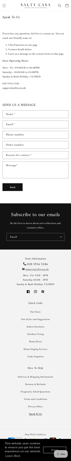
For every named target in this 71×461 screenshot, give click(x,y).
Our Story (35, 311)
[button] (4, 5)
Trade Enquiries (35, 356)
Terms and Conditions (35, 398)
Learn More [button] (12, 455)
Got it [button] (54, 450)
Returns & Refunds (35, 384)
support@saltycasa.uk (37, 269)
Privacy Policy (35, 406)
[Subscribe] (60, 237)
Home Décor (35, 341)
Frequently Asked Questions (35, 391)
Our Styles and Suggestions (35, 319)
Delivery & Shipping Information (35, 376)
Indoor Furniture (36, 326)
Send (12, 187)
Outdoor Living (35, 334)
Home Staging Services (35, 349)
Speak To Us (35, 413)
